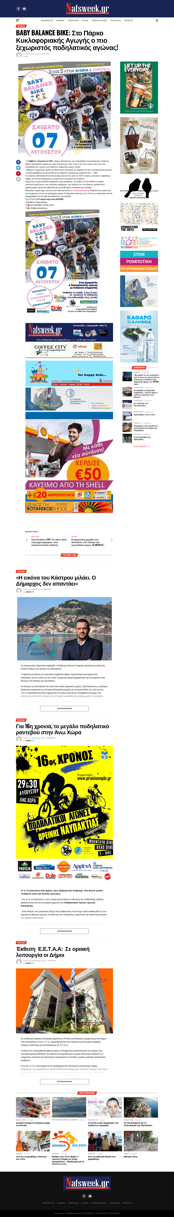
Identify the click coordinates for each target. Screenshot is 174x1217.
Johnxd (28, 592)
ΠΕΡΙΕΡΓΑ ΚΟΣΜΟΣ (99, 20)
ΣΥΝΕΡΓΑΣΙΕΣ (73, 20)
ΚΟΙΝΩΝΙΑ (60, 20)
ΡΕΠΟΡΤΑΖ (128, 20)
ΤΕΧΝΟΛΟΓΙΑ (115, 20)
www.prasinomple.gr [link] (81, 190)
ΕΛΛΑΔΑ (85, 20)
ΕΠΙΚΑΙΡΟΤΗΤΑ (47, 20)
